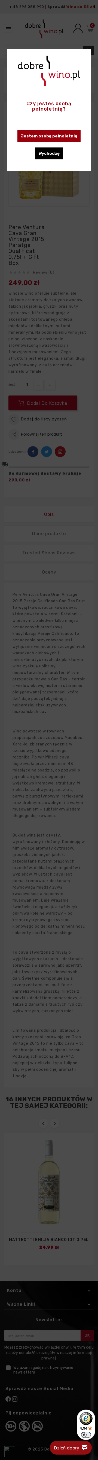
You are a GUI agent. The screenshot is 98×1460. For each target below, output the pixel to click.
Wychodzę (49, 153)
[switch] (86, 1435)
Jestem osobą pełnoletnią (49, 136)
